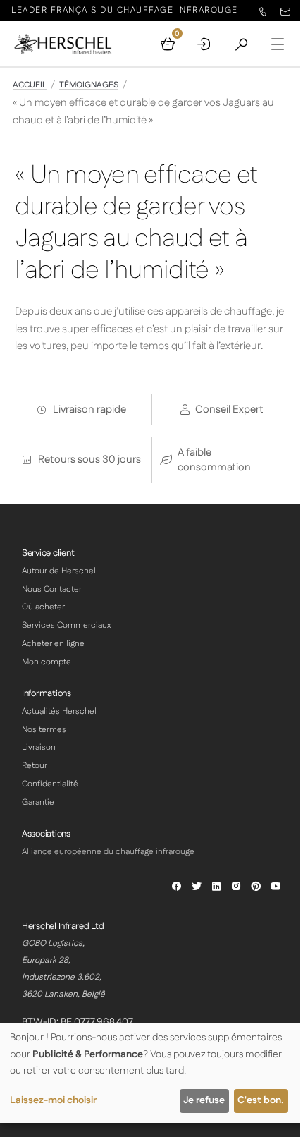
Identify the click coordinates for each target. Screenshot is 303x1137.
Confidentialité (50, 784)
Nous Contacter (52, 589)
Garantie (38, 802)
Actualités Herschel (59, 711)
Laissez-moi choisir (53, 1100)
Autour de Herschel (59, 571)
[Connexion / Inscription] (204, 44)
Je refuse (204, 1100)
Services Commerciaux (66, 625)
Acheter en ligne (53, 644)
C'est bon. (260, 1100)
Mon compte (46, 662)
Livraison (39, 747)
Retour (34, 766)
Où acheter (43, 607)
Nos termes (44, 730)
